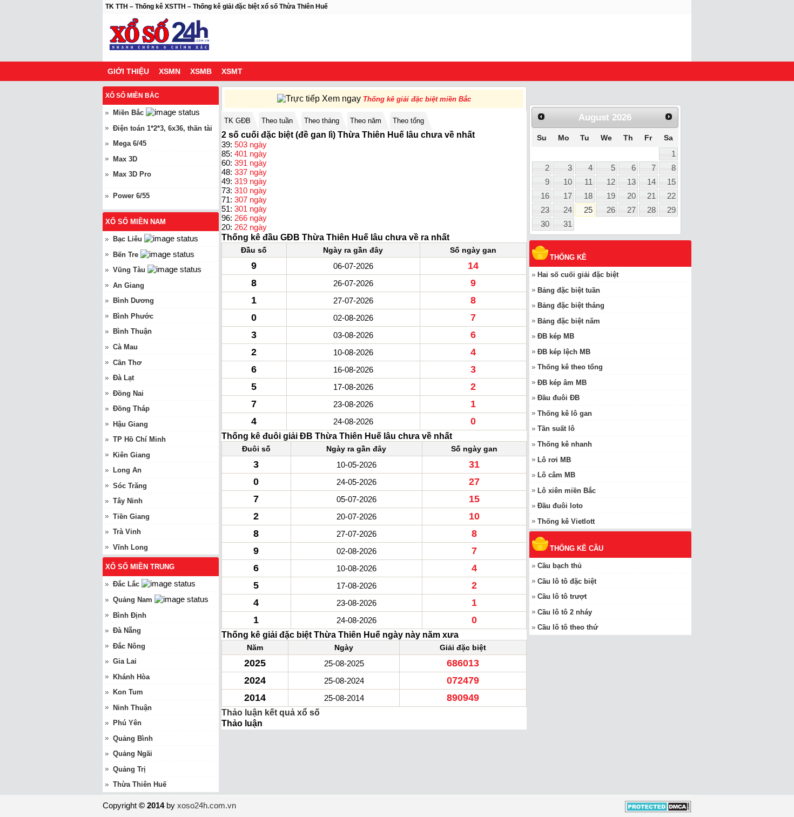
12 (611, 182)
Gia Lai (125, 661)
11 (588, 182)
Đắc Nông (129, 646)
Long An (127, 470)
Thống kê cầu (576, 548)
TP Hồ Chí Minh (139, 439)
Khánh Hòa (131, 677)
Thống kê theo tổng (570, 367)
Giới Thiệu (128, 71)
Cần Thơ (127, 363)
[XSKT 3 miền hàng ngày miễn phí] (159, 37)
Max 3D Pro (132, 174)
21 (651, 196)
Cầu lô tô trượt (562, 596)
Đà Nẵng (127, 630)
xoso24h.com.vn (206, 805)
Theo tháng (321, 121)
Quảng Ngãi (132, 754)
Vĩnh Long (130, 547)
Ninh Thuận (132, 708)
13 (631, 182)
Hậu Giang (130, 424)
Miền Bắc (128, 113)
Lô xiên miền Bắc (566, 491)
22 (671, 196)
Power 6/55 (131, 196)
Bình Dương (133, 300)
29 (671, 210)
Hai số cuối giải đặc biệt (577, 275)
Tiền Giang (131, 516)
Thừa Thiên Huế (139, 784)
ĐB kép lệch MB (563, 352)
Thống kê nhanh (564, 444)
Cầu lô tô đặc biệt (566, 581)
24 (567, 210)
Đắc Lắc (126, 584)
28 (651, 210)
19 (611, 196)
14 (651, 182)
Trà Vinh (127, 532)
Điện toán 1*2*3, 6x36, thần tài (162, 128)
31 (567, 224)
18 (588, 196)
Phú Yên (127, 723)
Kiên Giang (131, 455)
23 (545, 210)
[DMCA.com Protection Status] (658, 809)
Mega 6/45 (129, 143)
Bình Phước (133, 316)
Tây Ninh (128, 501)
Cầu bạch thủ (559, 566)
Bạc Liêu (127, 239)
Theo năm (365, 121)
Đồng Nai (128, 393)
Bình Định (129, 615)
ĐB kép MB (555, 336)
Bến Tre (125, 255)
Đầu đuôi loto (560, 506)
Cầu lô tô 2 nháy (564, 612)
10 (567, 182)
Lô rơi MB (554, 460)
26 (611, 210)
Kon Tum (128, 692)
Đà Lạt (123, 378)
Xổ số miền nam (135, 222)
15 (671, 182)
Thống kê (568, 257)
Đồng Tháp (131, 408)
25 (588, 210)
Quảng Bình (133, 738)
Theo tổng (408, 121)
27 (631, 210)
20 (631, 196)
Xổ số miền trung (139, 567)
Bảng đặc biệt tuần (568, 290)
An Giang (128, 285)
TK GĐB (237, 121)
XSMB (201, 71)
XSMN (169, 71)
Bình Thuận (132, 331)
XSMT (232, 71)
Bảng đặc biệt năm (568, 321)
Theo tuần (277, 121)
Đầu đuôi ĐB (558, 398)
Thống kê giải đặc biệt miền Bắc (417, 99)
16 (545, 196)
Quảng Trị (129, 769)
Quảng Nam (132, 600)
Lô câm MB (556, 475)
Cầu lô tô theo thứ (567, 627)
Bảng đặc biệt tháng (570, 305)
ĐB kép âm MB (562, 383)
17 (567, 196)
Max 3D (125, 159)
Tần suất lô (556, 428)
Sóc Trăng (130, 486)
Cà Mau (125, 347)
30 (545, 224)
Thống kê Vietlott (566, 521)
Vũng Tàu (129, 270)
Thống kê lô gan (564, 413)
